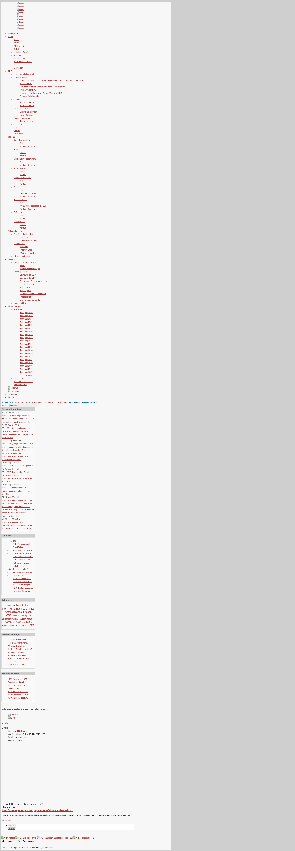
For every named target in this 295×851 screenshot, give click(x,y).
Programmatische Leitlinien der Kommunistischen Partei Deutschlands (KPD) (52, 80)
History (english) (26, 115)
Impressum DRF (20, 385)
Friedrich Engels (26, 250)
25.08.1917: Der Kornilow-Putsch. (16, 472)
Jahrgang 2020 (26, 331)
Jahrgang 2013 (26, 353)
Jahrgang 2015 (26, 347)
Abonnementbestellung (23, 382)
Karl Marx (24, 247)
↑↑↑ (3, 844)
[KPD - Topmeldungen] (83, 838)
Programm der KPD (28, 90)
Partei (16, 40)
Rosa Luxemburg (19, 616)
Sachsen (17, 187)
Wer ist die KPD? (27, 102)
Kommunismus (11, 608)
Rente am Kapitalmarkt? (18, 643)
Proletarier (29, 618)
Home (16, 402)
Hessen (17, 149)
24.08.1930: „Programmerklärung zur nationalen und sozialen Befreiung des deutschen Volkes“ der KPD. (18, 447)
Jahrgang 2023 (26, 322)
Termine (17, 131)
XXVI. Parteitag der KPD (18, 698)
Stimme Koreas (19, 575)
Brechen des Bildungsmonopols (33, 281)
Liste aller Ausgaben (28, 240)
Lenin (9, 605)
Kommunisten (12, 622)
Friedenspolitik (26, 297)
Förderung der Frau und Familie (33, 294)
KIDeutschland (16, 815)
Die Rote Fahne (26, 402)
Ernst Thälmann (22, 625)
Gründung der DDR (28, 278)
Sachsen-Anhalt (20, 200)
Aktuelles (24, 237)
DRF (32, 625)
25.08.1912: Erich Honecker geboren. (17, 466)
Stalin (24, 622)
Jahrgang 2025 (26, 316)
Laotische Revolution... (22, 591)
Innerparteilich (20, 303)
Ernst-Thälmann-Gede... (23, 553)
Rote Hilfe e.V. (19, 566)
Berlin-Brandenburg (22, 140)
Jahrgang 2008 (26, 369)
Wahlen (17, 127)
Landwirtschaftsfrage (28, 284)
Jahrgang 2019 (26, 335)
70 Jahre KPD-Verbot (17, 640)
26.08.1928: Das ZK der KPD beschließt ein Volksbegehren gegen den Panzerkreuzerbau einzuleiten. (17, 525)
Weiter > (11, 829)
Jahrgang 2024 (26, 319)
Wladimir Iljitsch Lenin (29, 253)
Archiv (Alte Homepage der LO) (33, 206)
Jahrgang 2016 (26, 344)
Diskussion (18, 68)
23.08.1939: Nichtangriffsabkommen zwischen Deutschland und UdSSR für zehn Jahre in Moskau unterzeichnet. (18, 419)
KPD (9, 615)
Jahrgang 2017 (26, 341)
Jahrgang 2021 (26, 328)
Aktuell (23, 143)
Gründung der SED (28, 275)
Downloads (18, 134)
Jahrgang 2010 (26, 363)
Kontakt (23, 156)
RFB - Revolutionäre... (22, 560)
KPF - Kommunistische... (23, 544)
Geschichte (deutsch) (28, 112)
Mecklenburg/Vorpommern (25, 159)
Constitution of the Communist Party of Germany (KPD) (42, 87)
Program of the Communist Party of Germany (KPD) (41, 93)
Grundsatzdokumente (23, 77)
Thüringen (18, 212)
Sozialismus (27, 608)
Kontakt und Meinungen (30, 269)
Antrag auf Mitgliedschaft (24, 74)
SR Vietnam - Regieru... (22, 585)
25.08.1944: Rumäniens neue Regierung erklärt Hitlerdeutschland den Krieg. (17, 491)
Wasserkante (19, 222)
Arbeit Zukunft (18, 547)
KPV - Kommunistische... (23, 572)
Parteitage (18, 124)
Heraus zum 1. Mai (16, 665)
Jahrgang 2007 (26, 372)
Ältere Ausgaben (27, 375)
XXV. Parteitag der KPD (18, 692)
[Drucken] (13, 715)
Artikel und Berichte (22, 52)
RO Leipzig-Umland (28, 193)
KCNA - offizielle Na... (22, 579)
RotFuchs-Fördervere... (22, 563)
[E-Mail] (12, 718)
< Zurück (12, 825)
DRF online (18, 378)
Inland (16, 43)
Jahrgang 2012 (26, 356)
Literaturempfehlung (22, 256)
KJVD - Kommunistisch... (23, 550)
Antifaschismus (14, 611)
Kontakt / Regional (27, 146)
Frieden (27, 611)
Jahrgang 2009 (26, 366)
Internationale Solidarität (30, 300)
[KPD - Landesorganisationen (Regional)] (55, 838)
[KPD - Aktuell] (8, 838)
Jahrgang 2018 (26, 338)
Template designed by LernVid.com (38, 848)
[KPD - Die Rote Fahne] (25, 838)
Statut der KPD (26, 84)
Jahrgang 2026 (26, 313)
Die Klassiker (19, 244)
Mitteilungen (62, 402)
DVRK (16, 49)
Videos (17, 65)
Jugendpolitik (25, 291)
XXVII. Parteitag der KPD (18, 695)
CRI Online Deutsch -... (22, 582)
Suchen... (5, 406)
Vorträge (17, 55)
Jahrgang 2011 (26, 360)
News (22, 266)
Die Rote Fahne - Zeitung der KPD (24, 709)
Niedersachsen (20, 168)
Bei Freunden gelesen (23, 62)
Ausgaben (18, 309)
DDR (22, 619)
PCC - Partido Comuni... (23, 588)
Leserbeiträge (19, 58)
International (19, 46)
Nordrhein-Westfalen (22, 178)
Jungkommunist (26, 121)
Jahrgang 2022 (26, 325)
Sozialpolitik (25, 287)
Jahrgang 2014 (26, 350)
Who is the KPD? (27, 106)
